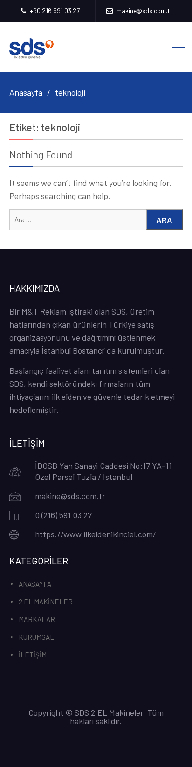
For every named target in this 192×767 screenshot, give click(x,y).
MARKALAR (37, 619)
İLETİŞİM (33, 655)
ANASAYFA (35, 584)
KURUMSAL (36, 637)
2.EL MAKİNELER (46, 601)
